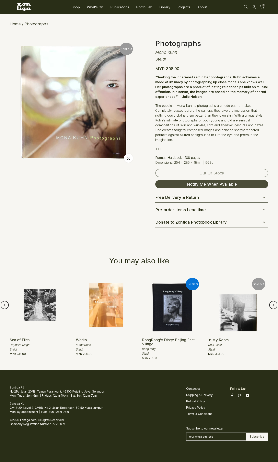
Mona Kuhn (166, 52)
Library (164, 7)
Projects (183, 7)
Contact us (193, 388)
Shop (75, 7)
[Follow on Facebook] (232, 395)
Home (15, 24)
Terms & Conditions (199, 413)
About (202, 7)
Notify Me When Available (212, 184)
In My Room (218, 340)
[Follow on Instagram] (240, 395)
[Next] (273, 305)
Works (81, 340)
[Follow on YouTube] (247, 395)
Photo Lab (144, 7)
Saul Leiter (215, 344)
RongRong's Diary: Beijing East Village (168, 342)
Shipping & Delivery (199, 395)
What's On (95, 7)
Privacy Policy (195, 407)
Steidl (160, 59)
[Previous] (5, 305)
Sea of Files (20, 340)
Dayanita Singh (20, 344)
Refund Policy (195, 401)
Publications (119, 7)
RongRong (148, 349)
